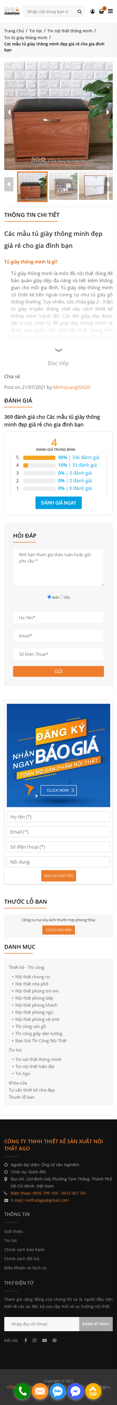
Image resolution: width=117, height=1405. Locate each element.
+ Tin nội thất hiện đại (33, 1066)
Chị (67, 597)
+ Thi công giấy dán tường (37, 1033)
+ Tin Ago (21, 1073)
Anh (55, 597)
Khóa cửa (18, 1083)
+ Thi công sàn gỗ (29, 1026)
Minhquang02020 (71, 387)
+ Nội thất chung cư (31, 976)
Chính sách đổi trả (21, 1258)
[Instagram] (35, 1340)
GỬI (58, 671)
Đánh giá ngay (58, 503)
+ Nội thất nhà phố (30, 984)
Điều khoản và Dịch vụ (25, 1267)
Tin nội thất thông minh (70, 30)
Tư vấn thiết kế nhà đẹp (32, 1090)
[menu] (110, 11)
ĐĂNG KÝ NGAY (96, 1323)
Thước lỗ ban (21, 1097)
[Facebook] (25, 1340)
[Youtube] (44, 1340)
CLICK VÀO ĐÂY (59, 929)
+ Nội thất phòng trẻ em (35, 991)
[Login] (92, 11)
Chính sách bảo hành (24, 1249)
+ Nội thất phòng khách (34, 1005)
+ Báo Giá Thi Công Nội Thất (39, 1040)
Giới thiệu (13, 1231)
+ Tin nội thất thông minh (36, 1059)
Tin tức (35, 30)
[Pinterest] (55, 1340)
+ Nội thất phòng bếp (32, 998)
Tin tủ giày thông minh (25, 37)
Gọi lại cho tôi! (58, 875)
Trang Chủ (14, 30)
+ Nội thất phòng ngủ (32, 1012)
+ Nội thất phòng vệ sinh (36, 1019)
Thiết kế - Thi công (26, 967)
